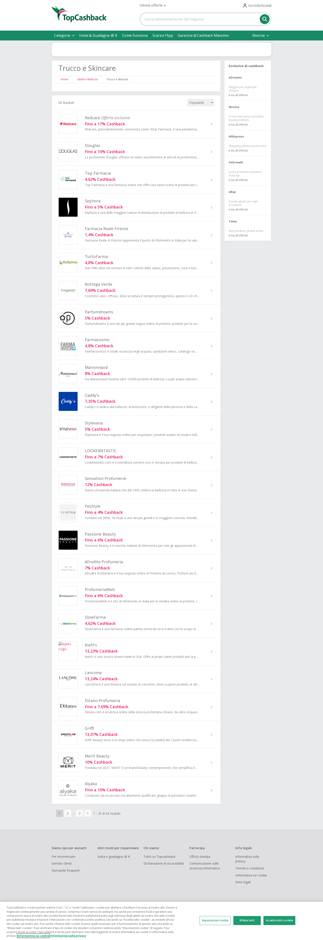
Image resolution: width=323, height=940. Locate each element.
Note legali (243, 882)
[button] (153, 5)
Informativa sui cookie (251, 875)
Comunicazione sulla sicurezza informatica (204, 865)
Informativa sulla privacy (247, 858)
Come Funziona (135, 35)
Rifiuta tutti (247, 920)
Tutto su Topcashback (159, 856)
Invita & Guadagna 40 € (98, 35)
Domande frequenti (66, 870)
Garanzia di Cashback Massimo (203, 35)
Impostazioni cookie (215, 920)
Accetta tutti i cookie (279, 920)
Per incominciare (63, 856)
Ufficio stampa (199, 856)
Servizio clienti (62, 863)
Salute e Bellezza (87, 79)
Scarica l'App (162, 35)
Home (64, 79)
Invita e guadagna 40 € (114, 856)
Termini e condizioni (249, 868)
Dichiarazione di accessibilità (163, 863)
